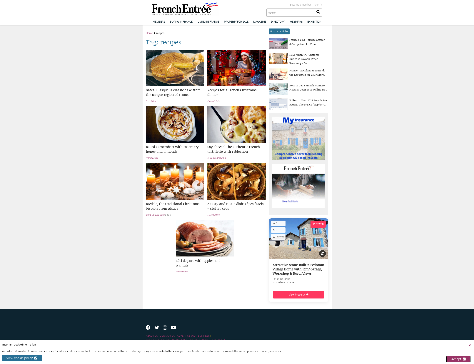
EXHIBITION (314, 21)
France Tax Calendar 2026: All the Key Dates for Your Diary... (307, 72)
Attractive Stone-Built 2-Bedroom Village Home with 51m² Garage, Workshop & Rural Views (298, 269)
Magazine (259, 21)
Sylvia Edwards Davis (216, 158)
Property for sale (236, 21)
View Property (297, 294)
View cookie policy (20, 358)
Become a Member (300, 4)
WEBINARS (296, 21)
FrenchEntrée (152, 101)
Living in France (208, 21)
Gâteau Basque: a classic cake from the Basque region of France (173, 92)
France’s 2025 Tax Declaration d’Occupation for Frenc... (307, 42)
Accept (457, 359)
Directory (278, 21)
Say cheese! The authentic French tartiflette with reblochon (233, 149)
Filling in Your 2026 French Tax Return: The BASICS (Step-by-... (308, 102)
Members (159, 21)
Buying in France (181, 21)
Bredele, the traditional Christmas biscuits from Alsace (173, 206)
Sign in (318, 4)
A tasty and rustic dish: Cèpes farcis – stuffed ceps (235, 206)
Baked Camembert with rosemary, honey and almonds (173, 149)
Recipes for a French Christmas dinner (232, 92)
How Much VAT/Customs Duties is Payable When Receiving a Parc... (304, 59)
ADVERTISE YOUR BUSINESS (193, 335)
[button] (175, 92)
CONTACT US (167, 335)
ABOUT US (152, 335)
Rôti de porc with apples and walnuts (198, 263)
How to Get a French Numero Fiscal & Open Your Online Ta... (308, 87)
